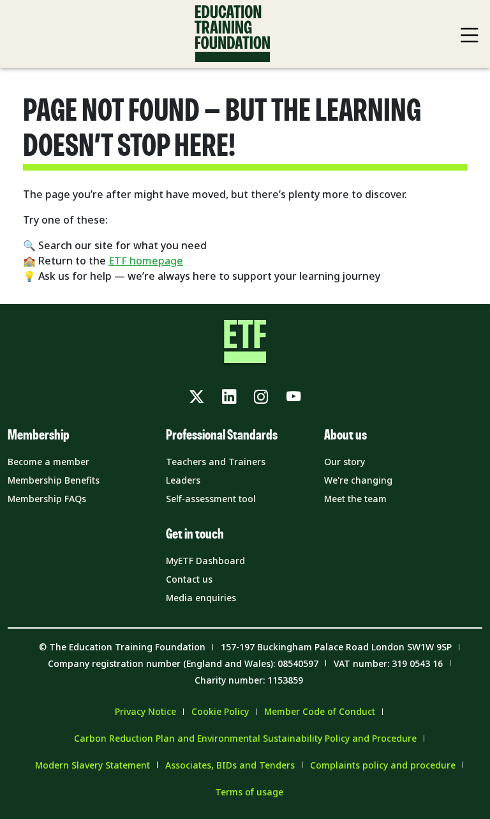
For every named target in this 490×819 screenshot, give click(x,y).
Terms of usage (249, 792)
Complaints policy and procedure (383, 765)
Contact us (189, 579)
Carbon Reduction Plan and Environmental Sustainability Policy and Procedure (245, 738)
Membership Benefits (54, 480)
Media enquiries (201, 598)
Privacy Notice (145, 711)
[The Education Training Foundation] (232, 34)
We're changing (358, 480)
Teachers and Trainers (215, 461)
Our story (344, 461)
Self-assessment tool (211, 499)
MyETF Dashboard (205, 561)
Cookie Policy (220, 711)
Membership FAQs (47, 499)
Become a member (48, 461)
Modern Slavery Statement (92, 765)
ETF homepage (145, 261)
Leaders (183, 480)
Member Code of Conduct (319, 711)
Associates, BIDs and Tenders (230, 765)
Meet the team (355, 499)
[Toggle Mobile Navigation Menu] (469, 35)
